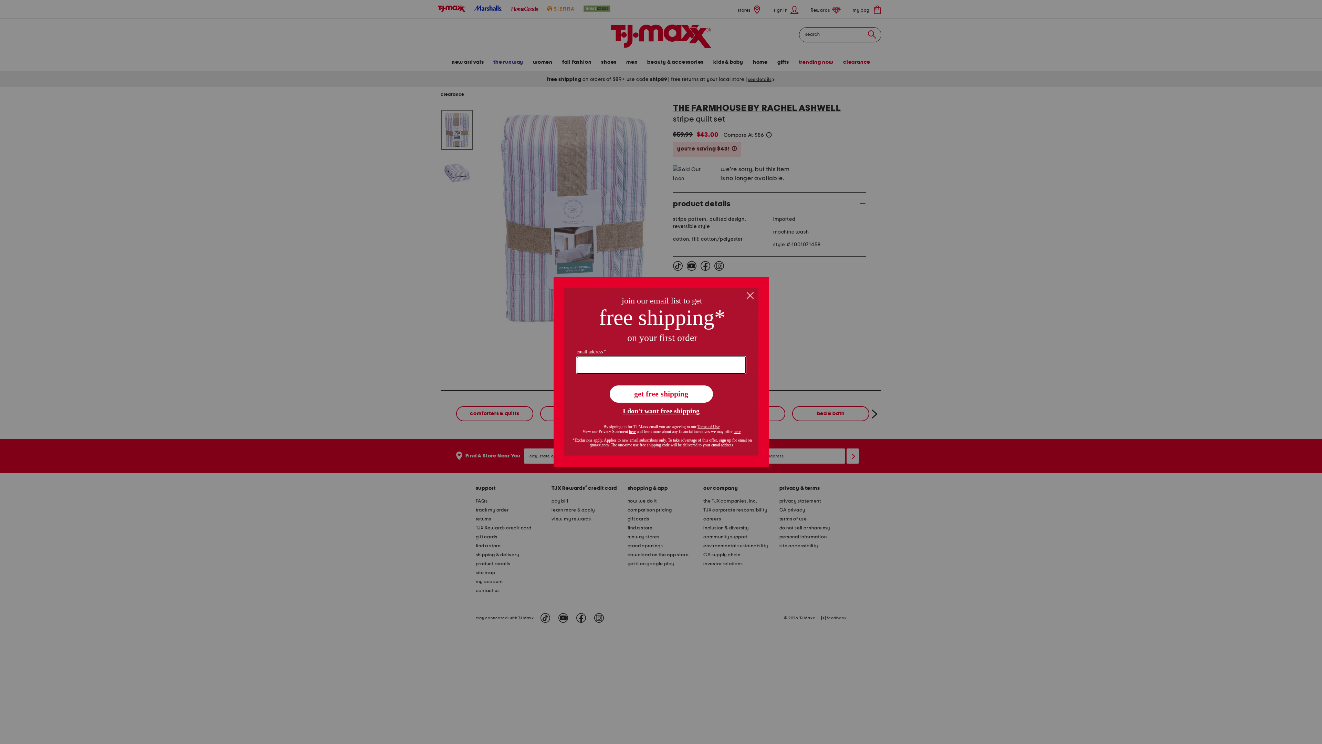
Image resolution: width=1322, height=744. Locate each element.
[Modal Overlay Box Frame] (661, 372)
